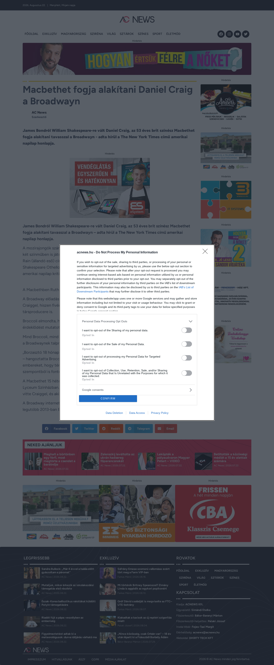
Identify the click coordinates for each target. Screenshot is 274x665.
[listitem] (137, 321)
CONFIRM (108, 398)
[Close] (206, 252)
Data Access (137, 412)
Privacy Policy (159, 412)
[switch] (187, 330)
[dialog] (137, 332)
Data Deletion (114, 412)
